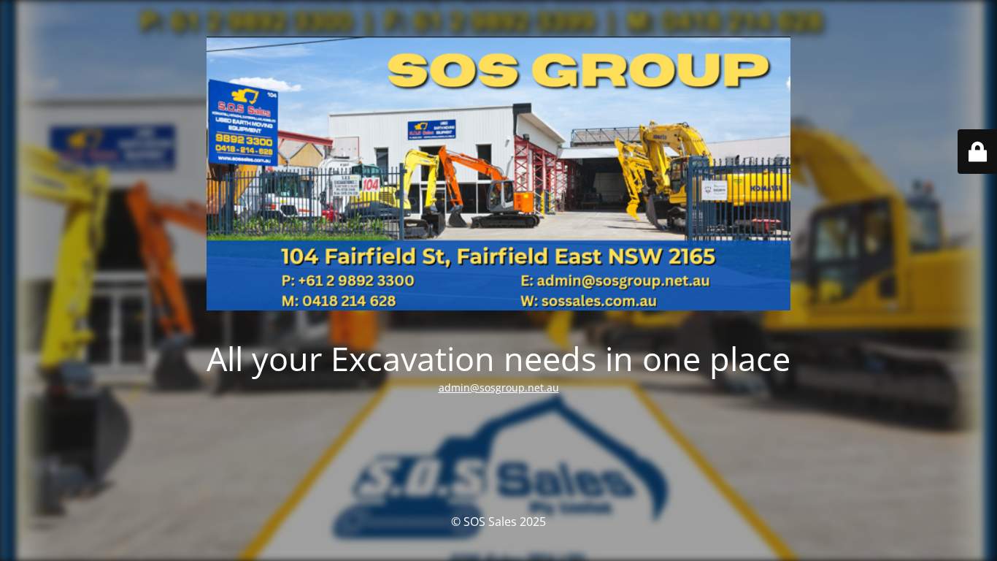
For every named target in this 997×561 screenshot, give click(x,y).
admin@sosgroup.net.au (499, 387)
